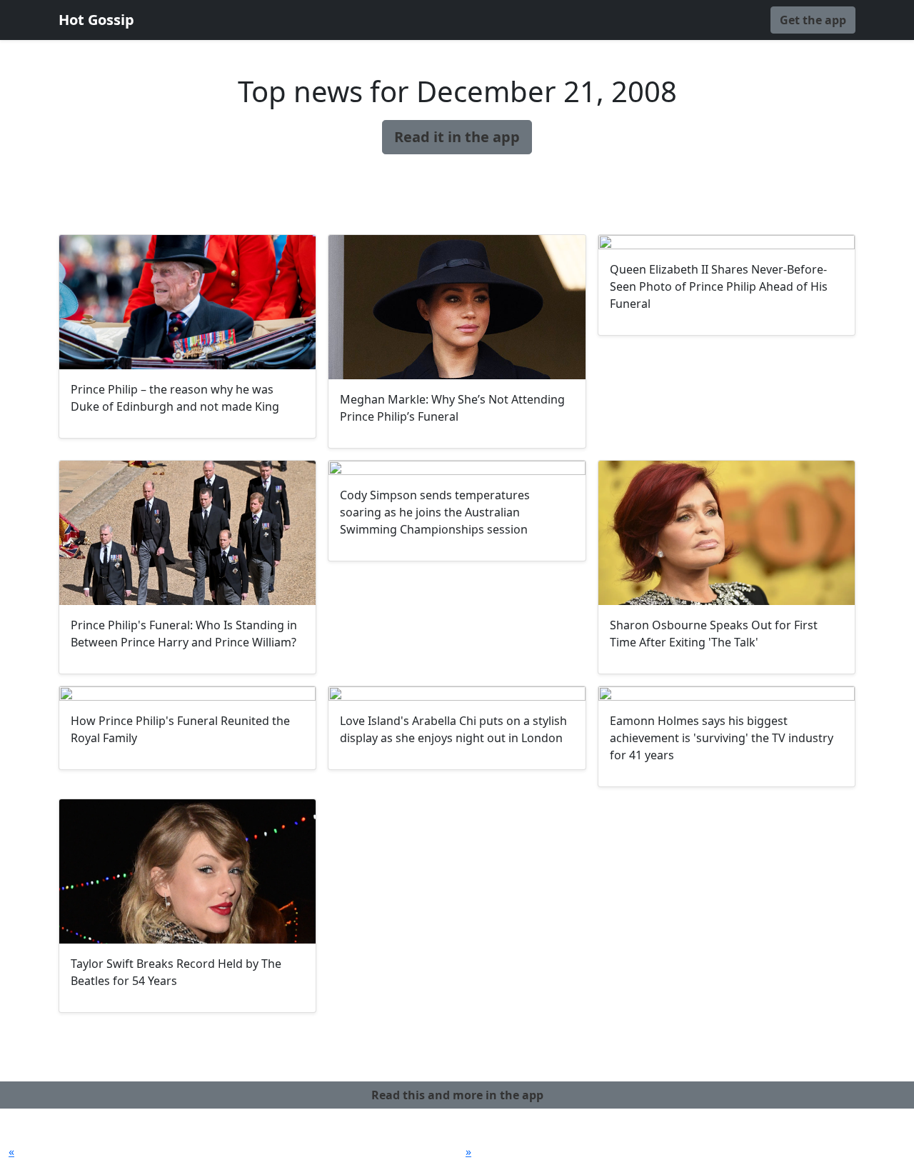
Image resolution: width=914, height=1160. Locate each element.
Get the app (813, 20)
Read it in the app (457, 136)
